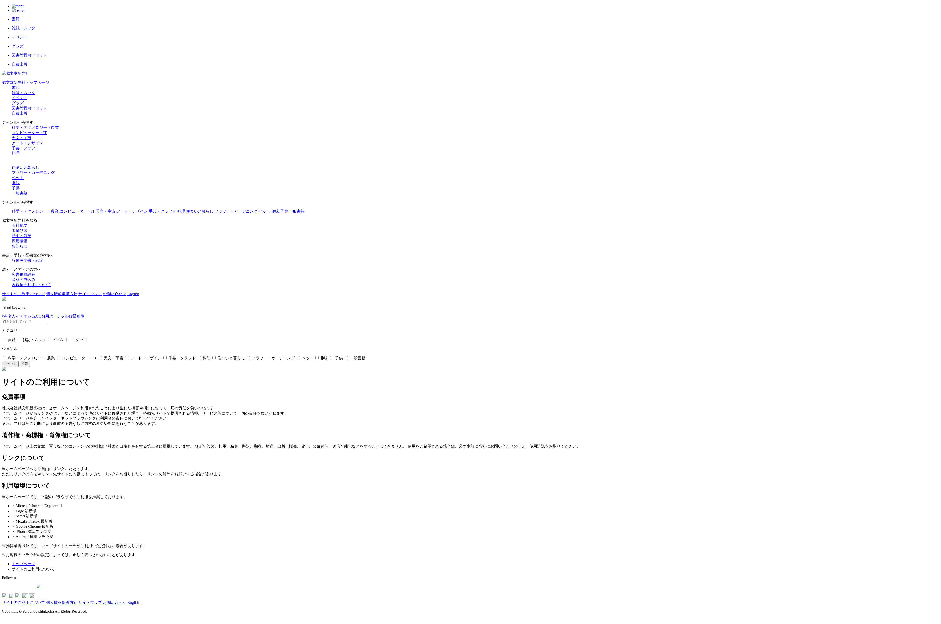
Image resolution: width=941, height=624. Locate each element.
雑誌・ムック (23, 93)
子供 (16, 188)
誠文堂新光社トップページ (25, 82)
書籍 (16, 88)
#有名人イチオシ (16, 316)
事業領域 (19, 231)
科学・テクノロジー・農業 (35, 127)
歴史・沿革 (21, 236)
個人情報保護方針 (61, 294)
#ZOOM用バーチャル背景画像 (57, 316)
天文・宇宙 (21, 138)
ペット (18, 178)
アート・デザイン (27, 143)
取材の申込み (23, 280)
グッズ (18, 103)
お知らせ (19, 246)
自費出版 (19, 113)
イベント (19, 98)
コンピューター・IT (29, 133)
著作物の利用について (31, 285)
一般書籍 (19, 193)
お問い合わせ (114, 294)
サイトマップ (90, 294)
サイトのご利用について (23, 294)
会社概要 (19, 225)
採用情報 (19, 241)
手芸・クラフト (25, 148)
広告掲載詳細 (23, 274)
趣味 (16, 183)
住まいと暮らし (25, 167)
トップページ (23, 564)
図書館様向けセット (29, 108)
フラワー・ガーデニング (33, 173)
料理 (16, 153)
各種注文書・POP (27, 260)
